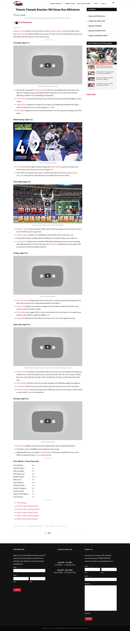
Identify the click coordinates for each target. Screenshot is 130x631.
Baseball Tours (69, 3)
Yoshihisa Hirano (56, 31)
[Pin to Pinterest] (48, 533)
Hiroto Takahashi (22, 300)
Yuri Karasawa (25, 22)
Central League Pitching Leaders (27, 509)
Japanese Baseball (95, 26)
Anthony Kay (53, 244)
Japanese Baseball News (97, 31)
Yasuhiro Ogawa (22, 235)
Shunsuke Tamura (22, 390)
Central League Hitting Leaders (27, 506)
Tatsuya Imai (21, 306)
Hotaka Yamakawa (45, 452)
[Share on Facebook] (46, 533)
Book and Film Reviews (97, 16)
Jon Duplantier (21, 241)
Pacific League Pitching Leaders (27, 516)
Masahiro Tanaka (19, 31)
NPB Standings (21, 503)
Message (90, 584)
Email (17, 567)
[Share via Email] (50, 533)
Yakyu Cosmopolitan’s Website (27, 519)
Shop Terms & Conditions (81, 628)
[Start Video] (47, 65)
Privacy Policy (70, 628)
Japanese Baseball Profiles (98, 36)
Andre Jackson (21, 105)
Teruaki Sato (20, 386)
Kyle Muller (20, 111)
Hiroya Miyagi (21, 312)
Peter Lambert (21, 383)
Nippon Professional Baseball (35, 526)
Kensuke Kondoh (40, 90)
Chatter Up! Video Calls (97, 21)
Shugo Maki (20, 318)
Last (31, 581)
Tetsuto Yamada (22, 34)
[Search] (116, 3)
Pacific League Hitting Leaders (27, 512)
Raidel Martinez (56, 167)
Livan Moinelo (21, 99)
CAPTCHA (87, 613)
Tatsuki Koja (20, 446)
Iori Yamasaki (21, 167)
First (14, 581)
